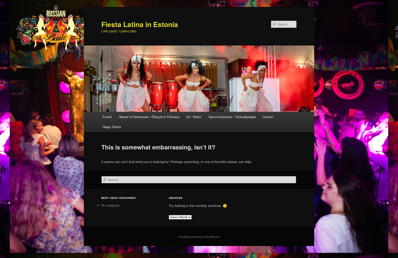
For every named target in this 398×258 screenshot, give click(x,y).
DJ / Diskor (193, 117)
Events (107, 117)
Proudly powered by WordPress (199, 237)
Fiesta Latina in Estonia (139, 24)
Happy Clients (111, 126)
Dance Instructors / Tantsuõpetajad (232, 117)
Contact (268, 117)
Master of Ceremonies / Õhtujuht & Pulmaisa (149, 117)
